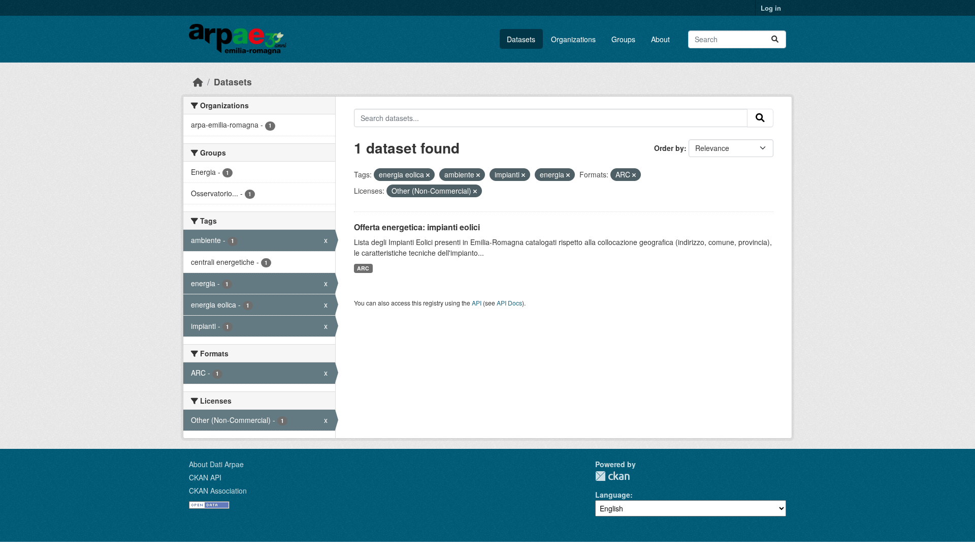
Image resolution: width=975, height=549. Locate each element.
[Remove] (428, 175)
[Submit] (775, 39)
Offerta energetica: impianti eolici (417, 227)
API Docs (509, 302)
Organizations (573, 39)
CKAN (612, 476)
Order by (669, 148)
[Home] (198, 81)
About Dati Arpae (216, 464)
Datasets (521, 39)
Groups (623, 39)
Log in (771, 8)
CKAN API (205, 477)
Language (612, 495)
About (660, 39)
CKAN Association (218, 490)
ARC (363, 268)
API (476, 302)
